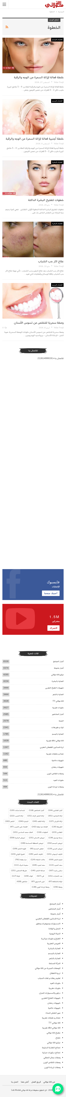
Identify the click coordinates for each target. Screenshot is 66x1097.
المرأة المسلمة (54, 963)
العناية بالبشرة (57, 162)
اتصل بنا (14, 1082)
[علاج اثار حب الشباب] (33, 239)
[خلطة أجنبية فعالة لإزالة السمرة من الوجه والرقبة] (33, 117)
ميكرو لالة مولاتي (57, 674)
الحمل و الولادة (54, 928)
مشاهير (22, 881)
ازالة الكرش (55, 821)
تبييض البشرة (17, 837)
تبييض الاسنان (36, 837)
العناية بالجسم (57, 39)
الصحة (61, 720)
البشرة (23, 821)
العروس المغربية (53, 943)
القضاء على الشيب (19, 826)
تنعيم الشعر (55, 859)
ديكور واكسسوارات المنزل (49, 993)
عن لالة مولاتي (49, 1082)
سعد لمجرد (38, 865)
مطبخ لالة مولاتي (53, 1033)
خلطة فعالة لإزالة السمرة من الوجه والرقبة (39, 77)
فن (40, 876)
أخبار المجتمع (58, 661)
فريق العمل (36, 1082)
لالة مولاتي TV (58, 701)
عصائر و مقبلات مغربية (55, 753)
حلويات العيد (58, 780)
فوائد (28, 876)
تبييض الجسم (54, 843)
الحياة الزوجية (54, 933)
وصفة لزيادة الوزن (40, 887)
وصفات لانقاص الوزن (55, 773)
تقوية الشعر (19, 848)
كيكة (16, 876)
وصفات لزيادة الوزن (56, 786)
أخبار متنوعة (59, 668)
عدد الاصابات (55, 876)
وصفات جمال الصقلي (52, 1057)
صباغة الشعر (38, 870)
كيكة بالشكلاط (55, 881)
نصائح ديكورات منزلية (51, 1052)
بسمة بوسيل (55, 837)
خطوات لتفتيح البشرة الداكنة (46, 200)
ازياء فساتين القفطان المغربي (52, 747)
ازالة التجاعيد (55, 815)
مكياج (58, 1038)
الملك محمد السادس (23, 832)
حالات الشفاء (38, 859)
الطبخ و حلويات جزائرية (50, 938)
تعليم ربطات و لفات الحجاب (49, 978)
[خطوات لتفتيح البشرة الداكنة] (33, 178)
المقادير (57, 832)
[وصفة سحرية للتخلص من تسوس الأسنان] (33, 301)
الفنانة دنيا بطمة (40, 826)
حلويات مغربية (58, 707)
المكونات (42, 832)
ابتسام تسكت (17, 810)
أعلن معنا (25, 1082)
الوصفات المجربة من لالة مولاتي (47, 968)
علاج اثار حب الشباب (51, 261)
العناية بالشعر (58, 694)
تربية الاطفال (55, 973)
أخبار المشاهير (58, 714)
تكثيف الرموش (54, 854)
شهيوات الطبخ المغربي (54, 687)
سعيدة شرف (21, 865)
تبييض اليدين (54, 848)
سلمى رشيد (55, 870)
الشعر (9, 821)
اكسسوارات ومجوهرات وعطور (48, 923)
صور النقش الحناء (53, 1013)
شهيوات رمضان (57, 767)
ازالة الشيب (16, 815)
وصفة (57, 887)
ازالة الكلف (38, 821)
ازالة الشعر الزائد (35, 815)
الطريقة (57, 826)
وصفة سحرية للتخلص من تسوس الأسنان (39, 322)
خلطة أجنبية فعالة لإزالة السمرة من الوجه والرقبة (35, 138)
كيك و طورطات (57, 727)
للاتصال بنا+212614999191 (50, 358)
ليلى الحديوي (38, 881)
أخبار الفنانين (55, 810)
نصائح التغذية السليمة (51, 1047)
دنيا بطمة (21, 859)
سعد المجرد (55, 865)
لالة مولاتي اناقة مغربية (55, 740)
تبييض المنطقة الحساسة (32, 843)
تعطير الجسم (36, 848)
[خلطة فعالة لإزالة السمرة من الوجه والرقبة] (33, 55)
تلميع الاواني (18, 854)
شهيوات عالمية (58, 760)
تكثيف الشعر (36, 854)
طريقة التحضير (19, 870)
